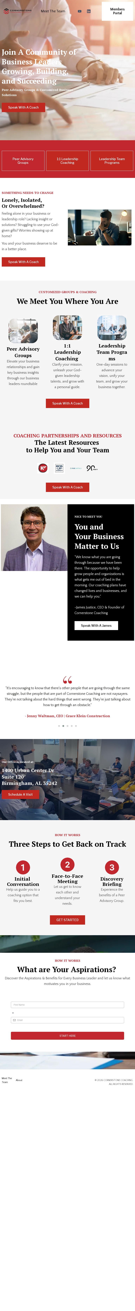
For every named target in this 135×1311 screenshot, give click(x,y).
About (19, 1080)
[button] (59, 726)
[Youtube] (79, 11)
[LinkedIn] (88, 11)
